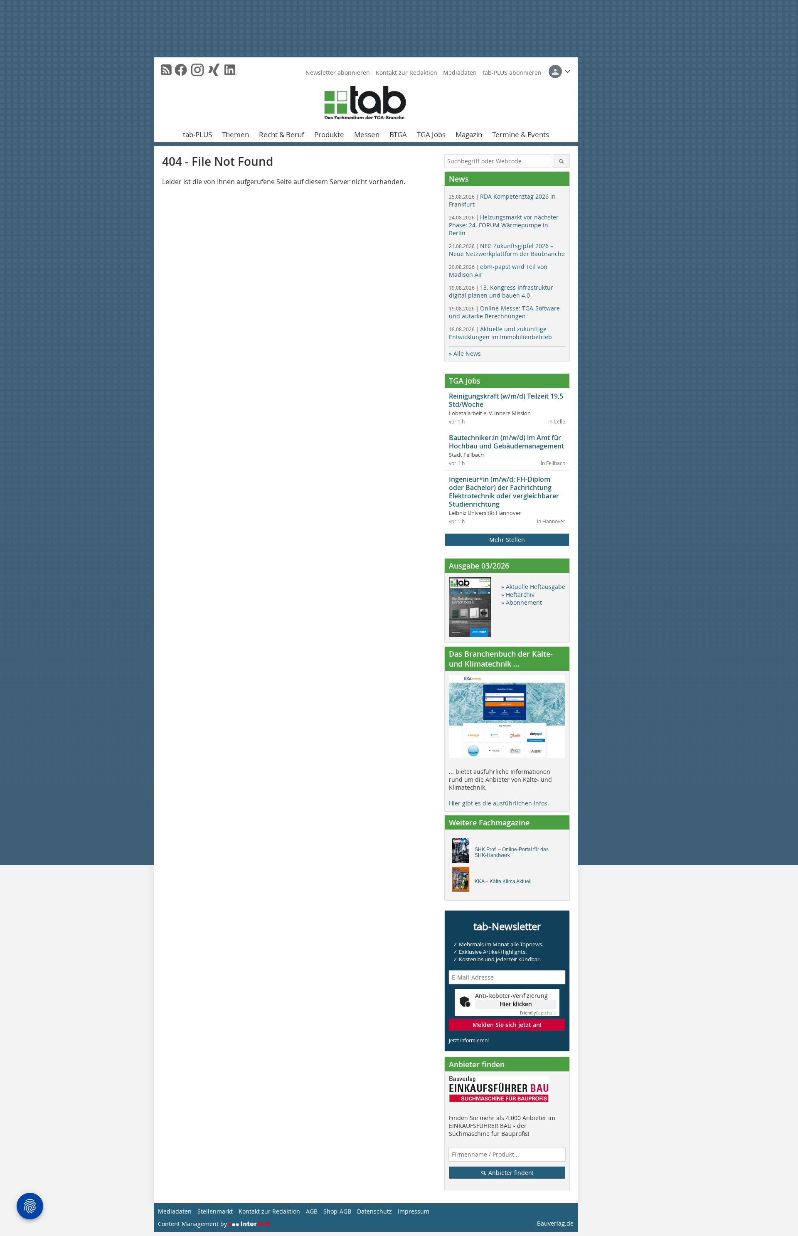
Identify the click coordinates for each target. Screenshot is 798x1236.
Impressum (413, 1211)
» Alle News (465, 353)
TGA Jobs (431, 134)
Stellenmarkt (215, 1211)
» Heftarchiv (517, 594)
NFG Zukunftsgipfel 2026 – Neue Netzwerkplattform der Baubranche (507, 250)
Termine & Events (520, 134)
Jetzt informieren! (469, 1040)
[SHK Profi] (463, 852)
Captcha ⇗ (538, 1013)
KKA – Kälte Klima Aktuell (503, 881)
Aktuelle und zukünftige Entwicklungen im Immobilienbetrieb (500, 333)
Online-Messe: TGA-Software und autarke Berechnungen (504, 312)
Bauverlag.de (555, 1223)
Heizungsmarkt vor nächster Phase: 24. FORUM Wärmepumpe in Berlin (504, 225)
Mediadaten (460, 72)
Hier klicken (516, 1004)
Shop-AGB (337, 1211)
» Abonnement (521, 602)
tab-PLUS (197, 134)
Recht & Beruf (281, 134)
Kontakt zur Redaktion (406, 72)
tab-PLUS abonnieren (512, 72)
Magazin (469, 134)
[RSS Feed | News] (166, 70)
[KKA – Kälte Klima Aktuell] (463, 881)
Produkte (329, 134)
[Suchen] (561, 161)
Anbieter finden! (510, 1173)
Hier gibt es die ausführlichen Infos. (499, 803)
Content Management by (193, 1224)
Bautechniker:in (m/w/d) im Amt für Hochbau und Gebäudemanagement (506, 442)
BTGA (398, 134)
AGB (312, 1211)
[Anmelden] (559, 71)
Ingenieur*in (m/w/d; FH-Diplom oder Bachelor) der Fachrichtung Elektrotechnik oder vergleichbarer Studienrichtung (504, 492)
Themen (235, 134)
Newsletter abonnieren (337, 72)
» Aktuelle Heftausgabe (533, 587)
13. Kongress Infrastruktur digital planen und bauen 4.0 (501, 291)
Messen (366, 134)
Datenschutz (374, 1211)
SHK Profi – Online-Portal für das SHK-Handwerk (512, 852)
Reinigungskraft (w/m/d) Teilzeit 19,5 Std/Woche (506, 400)
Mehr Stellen (507, 540)
